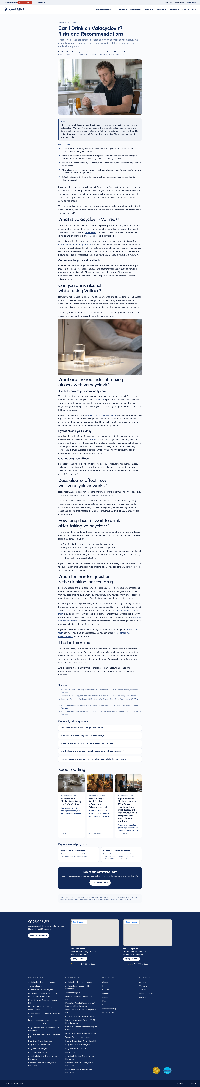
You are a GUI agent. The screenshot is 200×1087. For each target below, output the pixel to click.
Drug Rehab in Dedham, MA (39, 1045)
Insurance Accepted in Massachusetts (43, 1020)
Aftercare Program (35, 986)
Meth (104, 1001)
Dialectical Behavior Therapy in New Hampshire (42, 1064)
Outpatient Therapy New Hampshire (79, 1016)
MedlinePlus (90, 232)
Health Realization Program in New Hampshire (79, 1070)
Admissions (149, 9)
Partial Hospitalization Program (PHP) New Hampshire (80, 1021)
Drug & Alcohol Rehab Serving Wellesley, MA (44, 1035)
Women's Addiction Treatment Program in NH (44, 1014)
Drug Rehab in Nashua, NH (75, 1048)
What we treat (109, 978)
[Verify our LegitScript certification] (167, 1070)
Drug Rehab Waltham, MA (38, 1052)
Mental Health (135, 9)
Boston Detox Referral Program (40, 990)
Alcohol (105, 982)
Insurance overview (147, 993)
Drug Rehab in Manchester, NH (77, 1045)
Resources (144, 978)
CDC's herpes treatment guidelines (74, 244)
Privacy (176, 1083)
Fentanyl (105, 993)
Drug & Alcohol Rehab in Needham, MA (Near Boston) (43, 1029)
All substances (108, 1012)
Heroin (105, 997)
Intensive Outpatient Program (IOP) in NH (80, 997)
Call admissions (100, 882)
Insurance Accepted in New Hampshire (80, 1033)
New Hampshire (121, 633)
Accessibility (184, 1083)
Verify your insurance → (38, 936)
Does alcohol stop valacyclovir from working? (82, 735)
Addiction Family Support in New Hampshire (78, 987)
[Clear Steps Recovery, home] (14, 9)
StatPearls (94, 439)
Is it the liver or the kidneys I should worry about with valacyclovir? (92, 751)
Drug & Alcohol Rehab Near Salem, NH (80, 1041)
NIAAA (101, 399)
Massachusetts (65, 636)
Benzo (104, 986)
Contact (142, 997)
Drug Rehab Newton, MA (38, 1048)
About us (142, 982)
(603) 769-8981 (25, 2)
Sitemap (193, 1083)
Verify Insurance (42, 2)
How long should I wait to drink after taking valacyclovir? (87, 743)
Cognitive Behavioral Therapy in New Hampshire (42, 1057)
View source (65, 692)
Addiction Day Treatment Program (41, 982)
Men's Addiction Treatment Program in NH (43, 1001)
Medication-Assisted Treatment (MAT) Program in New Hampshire (43, 995)
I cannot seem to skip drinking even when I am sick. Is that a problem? (93, 759)
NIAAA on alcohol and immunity (101, 415)
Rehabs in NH (70, 1052)
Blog (194, 9)
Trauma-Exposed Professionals (40, 1024)
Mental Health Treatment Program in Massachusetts (42, 1008)
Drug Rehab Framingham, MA (40, 1041)
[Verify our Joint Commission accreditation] (156, 1070)
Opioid (104, 1005)
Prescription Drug (109, 1009)
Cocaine (105, 990)
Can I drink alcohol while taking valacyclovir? (82, 728)
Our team (143, 986)
